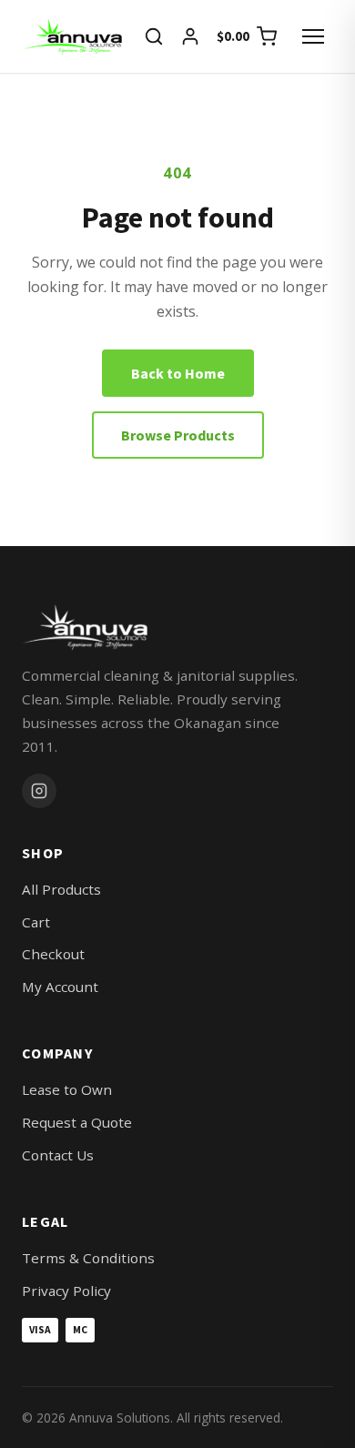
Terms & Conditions (88, 1258)
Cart (36, 922)
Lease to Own (67, 1089)
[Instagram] (39, 791)
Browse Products (178, 435)
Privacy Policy (66, 1290)
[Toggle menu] (313, 36)
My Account (60, 986)
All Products (61, 889)
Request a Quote (77, 1122)
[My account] (190, 36)
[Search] (154, 36)
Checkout (53, 954)
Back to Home (178, 373)
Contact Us (58, 1155)
